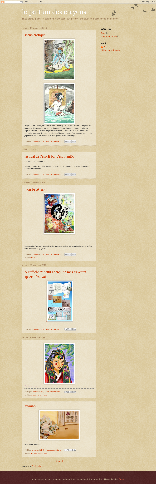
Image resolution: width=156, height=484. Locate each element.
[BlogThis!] (68, 141)
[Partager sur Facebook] (72, 141)
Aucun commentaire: (53, 141)
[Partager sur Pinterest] (75, 141)
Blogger (121, 479)
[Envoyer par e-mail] (65, 141)
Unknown (107, 47)
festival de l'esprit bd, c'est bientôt (49, 156)
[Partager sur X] (70, 141)
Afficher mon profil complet (110, 50)
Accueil (59, 461)
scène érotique (34, 34)
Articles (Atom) (37, 466)
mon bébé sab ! (35, 189)
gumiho (30, 405)
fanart (33, 258)
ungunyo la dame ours (39, 395)
